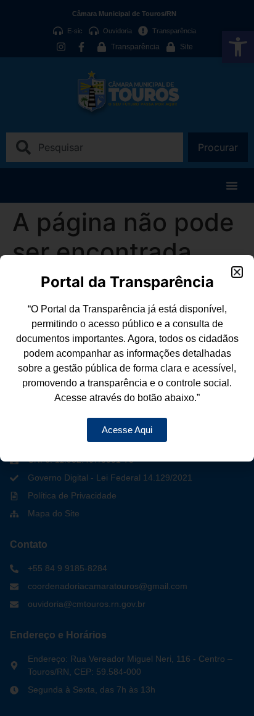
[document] (127, 358)
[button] (237, 272)
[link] (127, 430)
